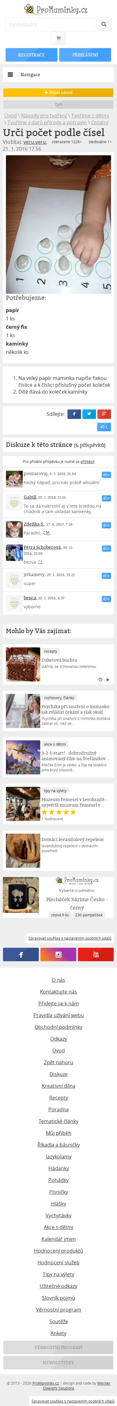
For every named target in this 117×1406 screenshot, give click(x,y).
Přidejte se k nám (58, 1003)
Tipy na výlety (58, 1274)
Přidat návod (60, 92)
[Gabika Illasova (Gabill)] (14, 502)
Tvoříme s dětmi (90, 115)
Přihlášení (85, 55)
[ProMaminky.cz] (58, 10)
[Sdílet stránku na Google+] (104, 414)
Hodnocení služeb (58, 1262)
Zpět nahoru (58, 1062)
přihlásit (87, 461)
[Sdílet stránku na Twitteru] (89, 414)
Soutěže (58, 1321)
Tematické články (58, 1121)
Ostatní (99, 122)
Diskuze (59, 1074)
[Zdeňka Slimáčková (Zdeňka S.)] (14, 529)
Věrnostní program (58, 1309)
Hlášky (58, 1203)
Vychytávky (58, 1215)
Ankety (58, 1333)
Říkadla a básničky (58, 1144)
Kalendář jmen (58, 1239)
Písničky (58, 1191)
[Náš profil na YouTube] (96, 954)
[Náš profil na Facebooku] (21, 954)
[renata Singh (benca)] (14, 603)
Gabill (30, 497)
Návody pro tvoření (44, 115)
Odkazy (58, 1038)
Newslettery (58, 1362)
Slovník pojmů (58, 1297)
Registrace (31, 55)
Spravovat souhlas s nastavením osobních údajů (73, 1401)
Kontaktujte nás (58, 991)
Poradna (58, 1109)
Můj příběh (58, 1133)
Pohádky (58, 1180)
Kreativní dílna (59, 1085)
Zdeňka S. (34, 524)
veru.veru (34, 142)
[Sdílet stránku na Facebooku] (74, 414)
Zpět (58, 104)
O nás (58, 979)
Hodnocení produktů (58, 1250)
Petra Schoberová (42, 547)
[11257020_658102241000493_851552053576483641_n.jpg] (58, 224)
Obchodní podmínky (58, 1027)
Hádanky (58, 1168)
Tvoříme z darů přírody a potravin (47, 122)
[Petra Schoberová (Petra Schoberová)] (14, 552)
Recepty (58, 1097)
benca (30, 598)
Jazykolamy (58, 1156)
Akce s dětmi (58, 1227)
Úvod (10, 115)
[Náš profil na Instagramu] (58, 954)
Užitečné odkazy (58, 1286)
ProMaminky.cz (45, 1383)
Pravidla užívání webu (58, 1015)
